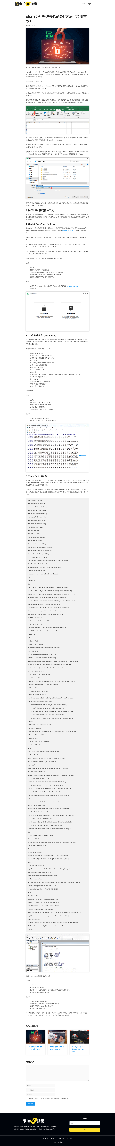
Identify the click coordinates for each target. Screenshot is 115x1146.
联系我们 (53, 1138)
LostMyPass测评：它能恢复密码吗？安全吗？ (79, 1049)
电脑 (89, 4)
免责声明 (69, 1138)
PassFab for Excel (67, 230)
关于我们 (45, 1138)
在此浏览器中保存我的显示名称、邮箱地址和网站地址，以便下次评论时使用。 (48, 1098)
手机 (83, 4)
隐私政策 (61, 1138)
